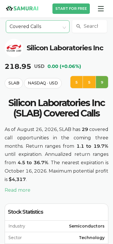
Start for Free (71, 8)
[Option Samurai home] (22, 7)
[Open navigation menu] (100, 8)
